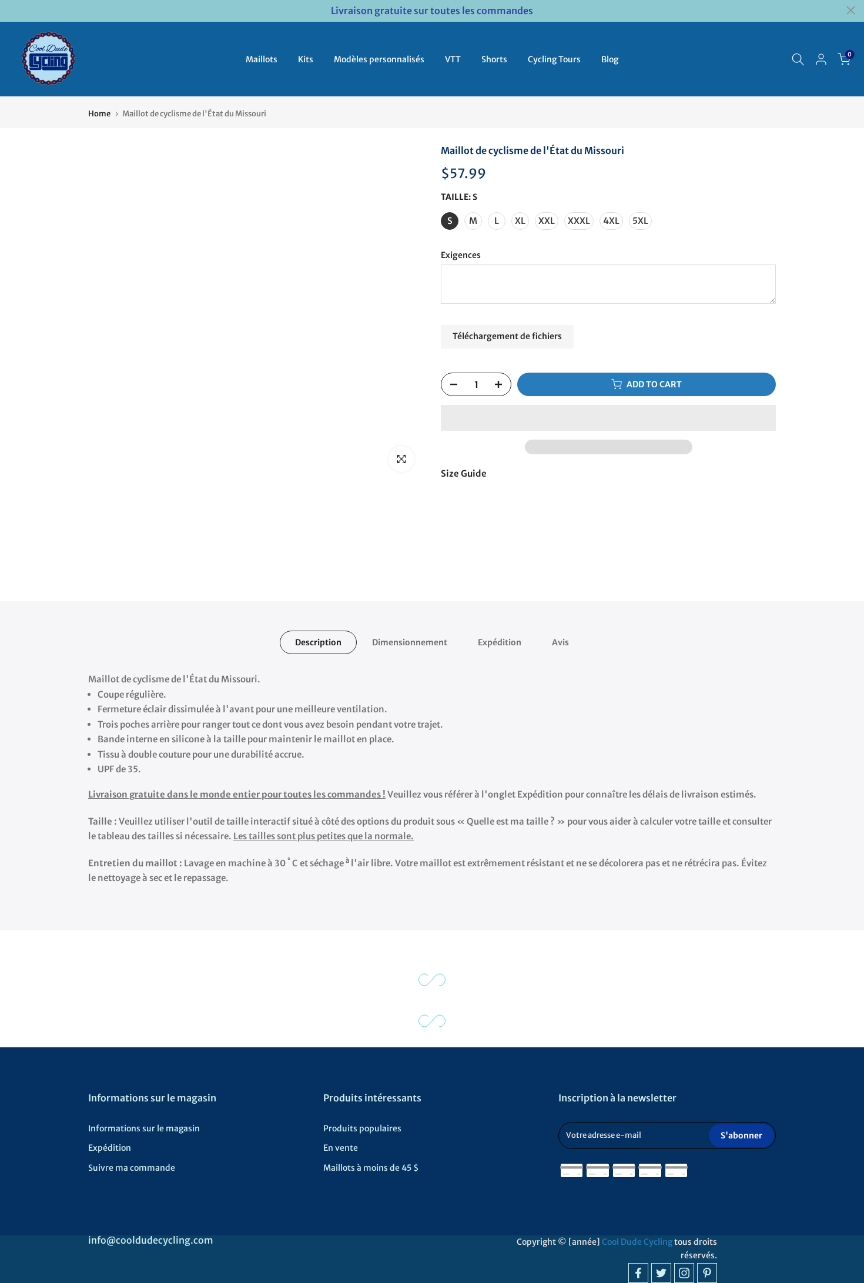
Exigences (461, 255)
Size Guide (464, 473)
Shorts (494, 59)
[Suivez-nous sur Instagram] (684, 1273)
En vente (340, 1148)
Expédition (499, 642)
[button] (608, 418)
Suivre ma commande (131, 1168)
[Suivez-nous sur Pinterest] (707, 1273)
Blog (609, 59)
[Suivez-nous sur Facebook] (638, 1273)
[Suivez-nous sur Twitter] (661, 1273)
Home (99, 114)
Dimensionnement (409, 642)
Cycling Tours (554, 59)
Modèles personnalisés (379, 59)
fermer (13, 10)
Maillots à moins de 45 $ (370, 1168)
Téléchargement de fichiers (507, 336)
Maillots (261, 59)
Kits (305, 59)
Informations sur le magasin (144, 1128)
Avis (560, 642)
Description (318, 642)
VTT (453, 59)
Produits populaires (362, 1128)
